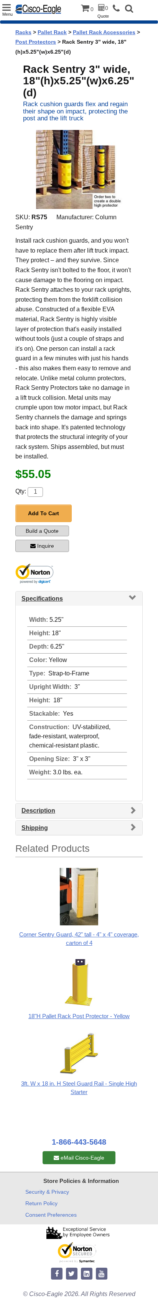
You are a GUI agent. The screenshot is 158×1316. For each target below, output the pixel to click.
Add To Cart (43, 513)
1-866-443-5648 (79, 1142)
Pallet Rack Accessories (104, 32)
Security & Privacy (47, 1192)
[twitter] (71, 1274)
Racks (23, 32)
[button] (129, 9)
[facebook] (57, 1274)
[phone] (118, 8)
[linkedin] (86, 1274)
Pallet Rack (52, 32)
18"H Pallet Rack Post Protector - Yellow (79, 1016)
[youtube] (101, 1274)
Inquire (45, 546)
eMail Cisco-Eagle (81, 1158)
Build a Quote (42, 531)
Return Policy (41, 1203)
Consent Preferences (51, 1215)
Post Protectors (35, 42)
